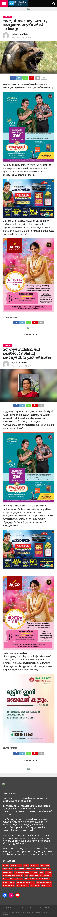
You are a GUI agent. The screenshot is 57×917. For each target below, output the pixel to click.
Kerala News (8, 882)
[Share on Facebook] (13, 77)
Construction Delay (25, 882)
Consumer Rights (44, 882)
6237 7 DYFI (7, 869)
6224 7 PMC (19, 869)
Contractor (8, 885)
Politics (29, 907)
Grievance (18, 907)
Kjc (26, 879)
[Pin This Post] (31, 77)
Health (38, 907)
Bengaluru (46, 885)
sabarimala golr (22, 872)
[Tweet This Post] (19, 77)
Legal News (44, 879)
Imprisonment (22, 885)
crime (5, 865)
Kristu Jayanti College (12, 879)
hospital (34, 865)
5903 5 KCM (7, 872)
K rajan (33, 879)
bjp (42, 865)
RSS (19, 865)
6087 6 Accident (43, 869)
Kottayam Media (21, 34)
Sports (47, 907)
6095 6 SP (30, 869)
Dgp (41, 872)
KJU (26, 875)
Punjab (34, 872)
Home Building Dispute (12, 875)
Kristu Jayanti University (40, 875)
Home (8, 907)
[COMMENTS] (44, 77)
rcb (47, 865)
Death (13, 865)
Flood (48, 872)
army (26, 865)
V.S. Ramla (35, 885)
